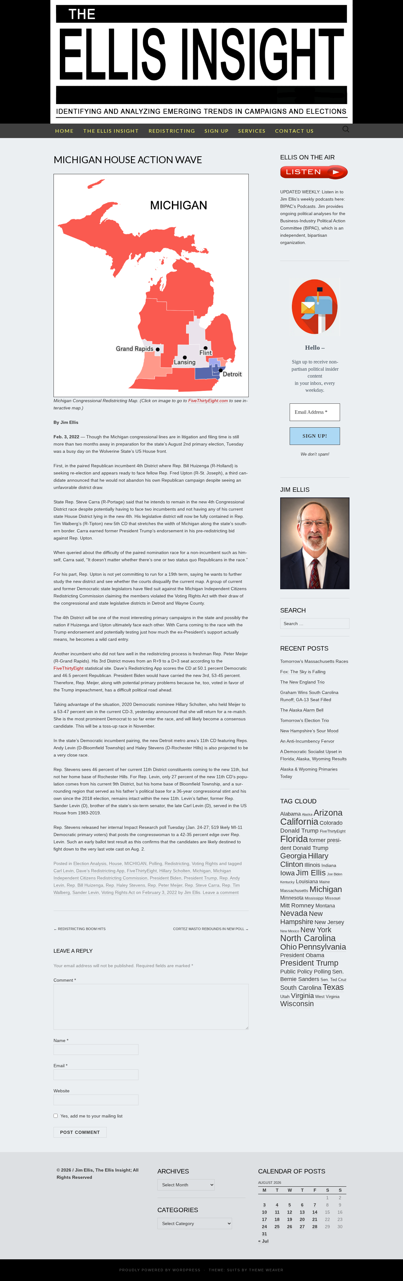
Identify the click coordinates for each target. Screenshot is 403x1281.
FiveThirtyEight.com (208, 400)
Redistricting (177, 863)
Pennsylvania (322, 946)
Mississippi (314, 898)
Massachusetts (294, 890)
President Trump (200, 877)
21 (314, 1219)
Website (62, 1090)
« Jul (263, 1241)
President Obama (302, 955)
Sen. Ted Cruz (334, 980)
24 (264, 1226)
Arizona (328, 813)
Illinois (312, 865)
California (299, 822)
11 (277, 1212)
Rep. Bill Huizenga (85, 885)
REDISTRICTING (172, 131)
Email (60, 1065)
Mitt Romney (297, 905)
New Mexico (289, 931)
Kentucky (287, 882)
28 (314, 1226)
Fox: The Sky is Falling (303, 671)
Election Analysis (89, 863)
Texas (333, 987)
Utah (285, 996)
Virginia (302, 996)
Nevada (294, 913)
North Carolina (308, 938)
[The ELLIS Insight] (201, 62)
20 (302, 1219)
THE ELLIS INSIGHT (111, 131)
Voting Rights (205, 863)
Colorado (331, 823)
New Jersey (329, 922)
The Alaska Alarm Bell (301, 710)
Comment (65, 980)
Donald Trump (299, 830)
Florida (294, 839)
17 (264, 1219)
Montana (325, 905)
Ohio (288, 946)
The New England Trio (302, 682)
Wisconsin (297, 1004)
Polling (155, 863)
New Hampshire (301, 918)
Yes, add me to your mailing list (90, 1115)
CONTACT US (294, 131)
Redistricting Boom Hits (79, 929)
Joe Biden (334, 874)
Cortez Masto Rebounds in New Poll (211, 929)
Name (61, 1040)
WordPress (187, 1270)
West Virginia (327, 996)
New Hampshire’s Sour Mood (309, 730)
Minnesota (292, 898)
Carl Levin (64, 870)
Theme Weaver (266, 1270)
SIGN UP (217, 131)
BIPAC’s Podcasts (297, 206)
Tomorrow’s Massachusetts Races (314, 661)
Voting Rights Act (118, 892)
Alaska (307, 814)
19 (289, 1219)
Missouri (332, 898)
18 (277, 1219)
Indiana (328, 865)
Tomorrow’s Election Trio (304, 720)
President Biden (165, 877)
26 (289, 1226)
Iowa (287, 873)
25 (277, 1226)
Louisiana (307, 881)
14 (314, 1212)
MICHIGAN (135, 863)
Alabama (290, 814)
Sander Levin (85, 892)
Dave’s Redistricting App (100, 870)
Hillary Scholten (174, 870)
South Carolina (300, 987)
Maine (324, 882)
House (115, 863)
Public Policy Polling (305, 971)
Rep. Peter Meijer (165, 885)
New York (316, 930)
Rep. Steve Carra (202, 885)
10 (264, 1212)
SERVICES (252, 131)
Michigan (202, 870)
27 (302, 1226)
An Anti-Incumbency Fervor (307, 741)
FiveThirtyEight (68, 668)
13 (302, 1212)
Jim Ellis (192, 892)
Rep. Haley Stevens (125, 885)
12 (289, 1212)
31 (264, 1233)
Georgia (293, 856)
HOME (64, 131)
